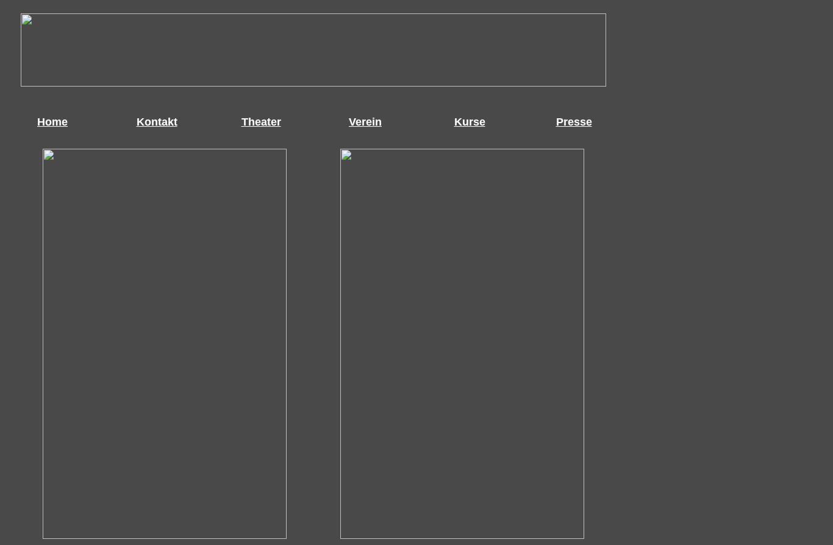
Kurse (469, 122)
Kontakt (157, 122)
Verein (365, 122)
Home (52, 122)
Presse (574, 122)
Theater (261, 122)
